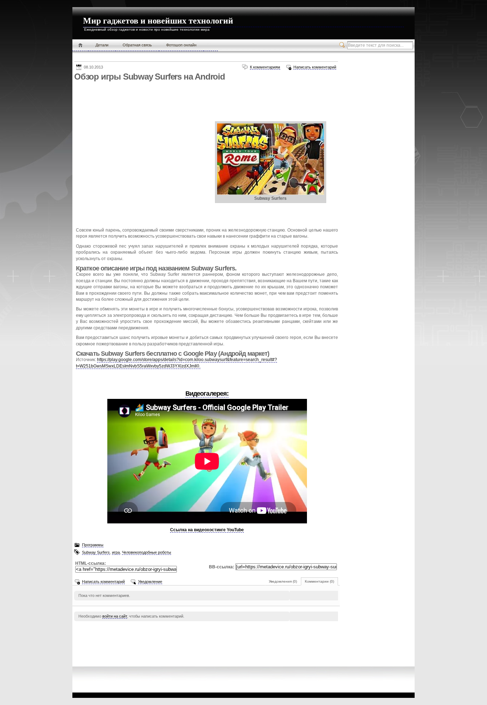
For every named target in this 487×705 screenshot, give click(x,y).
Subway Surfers (96, 552)
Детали (102, 45)
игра (116, 552)
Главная (80, 45)
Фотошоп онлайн (181, 45)
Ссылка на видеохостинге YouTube (207, 529)
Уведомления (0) (283, 581)
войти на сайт (114, 616)
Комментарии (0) (319, 581)
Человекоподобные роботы (146, 552)
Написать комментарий (314, 67)
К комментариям (265, 67)
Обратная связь (137, 45)
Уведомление (150, 581)
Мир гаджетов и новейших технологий (158, 20)
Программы (92, 545)
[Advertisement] (204, 99)
